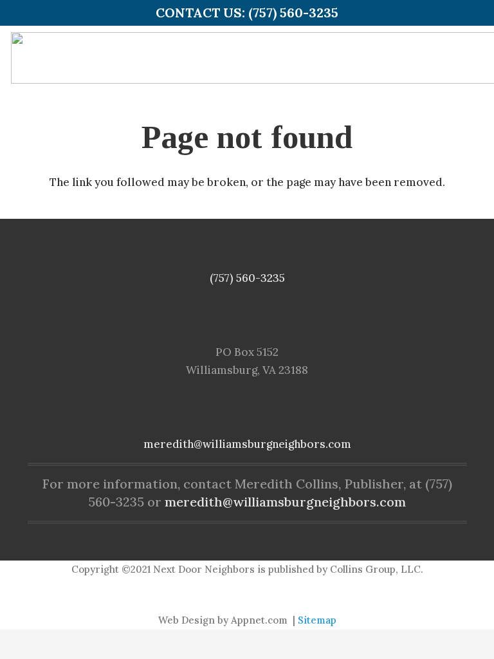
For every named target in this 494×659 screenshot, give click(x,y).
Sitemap (317, 620)
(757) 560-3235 (247, 278)
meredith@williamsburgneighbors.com (247, 444)
